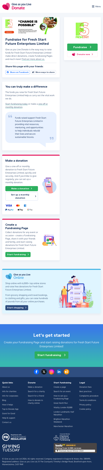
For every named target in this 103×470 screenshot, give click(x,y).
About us (6, 387)
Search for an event (62, 391)
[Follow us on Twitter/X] (44, 373)
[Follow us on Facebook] (36, 373)
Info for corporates (10, 396)
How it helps (7, 404)
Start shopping (15, 307)
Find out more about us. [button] (33, 59)
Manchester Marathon (63, 426)
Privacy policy (85, 404)
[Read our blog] (66, 373)
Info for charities (9, 391)
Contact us (6, 422)
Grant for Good (8, 413)
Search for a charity (36, 391)
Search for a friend (36, 396)
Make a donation (20, 188)
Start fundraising (16, 254)
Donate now (83, 54)
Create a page (60, 387)
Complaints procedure (88, 396)
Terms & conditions (87, 400)
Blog (4, 400)
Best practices (85, 391)
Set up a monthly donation (20, 196)
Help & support (8, 418)
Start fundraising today (16, 104)
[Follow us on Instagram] (51, 373)
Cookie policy (85, 409)
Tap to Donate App (10, 409)
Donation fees (85, 387)
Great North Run (61, 403)
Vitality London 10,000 (63, 407)
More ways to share (45, 72)
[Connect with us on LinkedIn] (59, 373)
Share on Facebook (19, 72)
